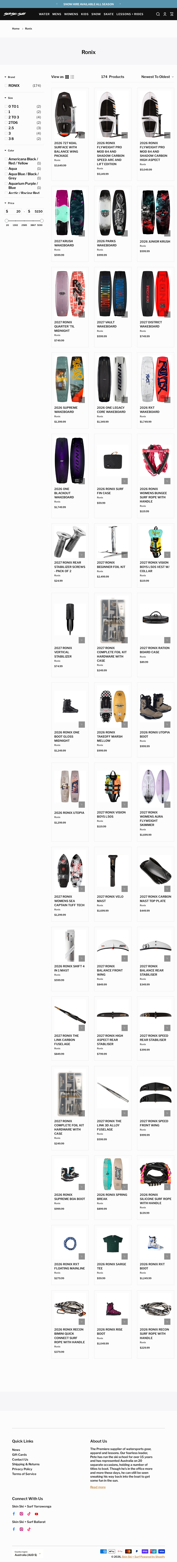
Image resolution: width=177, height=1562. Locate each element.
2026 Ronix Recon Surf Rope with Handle (154, 1334)
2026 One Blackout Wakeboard (64, 493)
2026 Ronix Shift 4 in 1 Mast (69, 968)
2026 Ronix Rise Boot (110, 1331)
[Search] (158, 14)
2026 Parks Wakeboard (107, 243)
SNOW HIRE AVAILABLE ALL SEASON (88, 4)
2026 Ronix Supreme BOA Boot (69, 1197)
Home (16, 28)
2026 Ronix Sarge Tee (111, 1266)
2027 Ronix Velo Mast (110, 899)
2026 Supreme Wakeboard (66, 410)
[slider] (6, 220)
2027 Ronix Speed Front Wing (154, 1123)
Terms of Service (24, 1474)
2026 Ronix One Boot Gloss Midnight (67, 736)
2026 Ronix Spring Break (112, 1197)
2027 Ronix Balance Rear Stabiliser (152, 970)
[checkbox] (24, 86)
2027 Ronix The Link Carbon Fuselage (66, 1040)
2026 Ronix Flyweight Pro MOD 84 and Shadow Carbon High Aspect (153, 151)
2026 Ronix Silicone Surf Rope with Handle (155, 1199)
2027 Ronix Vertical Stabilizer (63, 652)
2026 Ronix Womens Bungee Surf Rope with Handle (153, 495)
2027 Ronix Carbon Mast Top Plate (155, 899)
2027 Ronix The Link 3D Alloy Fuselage (109, 1125)
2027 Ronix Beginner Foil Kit (111, 564)
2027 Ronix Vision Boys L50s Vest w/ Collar (155, 567)
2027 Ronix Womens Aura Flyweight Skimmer (151, 819)
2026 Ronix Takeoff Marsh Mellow (110, 736)
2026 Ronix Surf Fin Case (110, 491)
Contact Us (20, 1459)
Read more (98, 1487)
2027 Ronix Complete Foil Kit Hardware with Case (112, 654)
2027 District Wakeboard (151, 324)
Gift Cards (19, 1454)
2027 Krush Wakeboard (64, 243)
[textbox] (14, 211)
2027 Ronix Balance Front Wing (110, 970)
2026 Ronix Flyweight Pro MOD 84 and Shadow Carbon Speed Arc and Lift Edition (110, 153)
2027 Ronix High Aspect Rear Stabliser (110, 1040)
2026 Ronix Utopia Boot (155, 734)
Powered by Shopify (152, 1556)
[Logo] (14, 14)
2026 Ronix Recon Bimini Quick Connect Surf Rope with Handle (69, 1336)
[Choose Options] (82, 135)
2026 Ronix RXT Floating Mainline (69, 1266)
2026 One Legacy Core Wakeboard (111, 410)
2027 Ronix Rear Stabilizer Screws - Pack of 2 (69, 567)
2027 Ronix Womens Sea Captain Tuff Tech (69, 901)
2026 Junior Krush (155, 241)
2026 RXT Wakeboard (150, 410)
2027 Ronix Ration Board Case (155, 650)
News (16, 1450)
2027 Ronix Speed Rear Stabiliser (154, 1038)
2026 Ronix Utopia (69, 813)
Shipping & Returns (26, 1464)
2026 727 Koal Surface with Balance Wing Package (66, 149)
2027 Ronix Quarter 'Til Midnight (64, 326)
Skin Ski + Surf (131, 1556)
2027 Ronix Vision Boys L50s (111, 814)
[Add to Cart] (125, 481)
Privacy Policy (22, 1469)
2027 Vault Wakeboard (107, 324)
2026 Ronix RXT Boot (152, 1266)
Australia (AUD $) (26, 1555)
